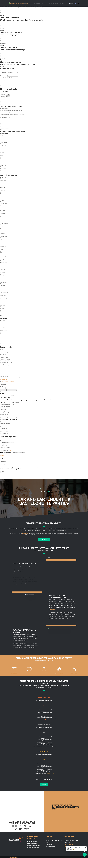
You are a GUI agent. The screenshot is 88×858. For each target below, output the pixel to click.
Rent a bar (26, 3)
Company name (3, 72)
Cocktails (51, 3)
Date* (1, 91)
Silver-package (4, 113)
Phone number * (3, 75)
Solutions (44, 3)
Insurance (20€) (3, 379)
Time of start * (3, 94)
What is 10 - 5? (5, 386)
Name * (1, 70)
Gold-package (4, 117)
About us (62, 3)
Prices (56, 3)
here (10, 416)
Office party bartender (32, 843)
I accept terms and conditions (7, 381)
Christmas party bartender (33, 845)
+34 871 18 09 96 (68, 844)
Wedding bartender (32, 841)
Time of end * (3, 96)
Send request (3, 390)
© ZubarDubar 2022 (13, 857)
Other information (4, 376)
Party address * (3, 77)
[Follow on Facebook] (65, 850)
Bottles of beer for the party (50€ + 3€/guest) (9, 378)
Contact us (44, 539)
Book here (2, 455)
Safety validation (3, 384)
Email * (1, 74)
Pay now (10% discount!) (12, 390)
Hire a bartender (36, 3)
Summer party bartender (33, 847)
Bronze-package (4, 108)
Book (44, 784)
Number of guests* (4, 93)
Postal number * (3, 79)
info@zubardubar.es (69, 846)
